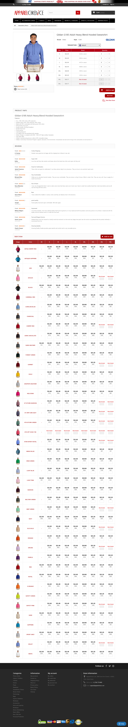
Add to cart (108, 236)
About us (32, 682)
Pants (14, 685)
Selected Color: (72, 45)
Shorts (15, 682)
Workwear (15, 701)
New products (34, 676)
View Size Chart (110, 100)
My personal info (52, 682)
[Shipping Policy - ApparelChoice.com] (64, 1)
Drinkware (15, 707)
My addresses (51, 680)
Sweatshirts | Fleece (18, 689)
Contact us (105, 4)
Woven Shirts (16, 692)
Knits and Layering (18, 705)
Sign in (112, 4)
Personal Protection (18, 716)
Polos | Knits (16, 676)
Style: (75, 39)
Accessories (16, 703)
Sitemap (32, 692)
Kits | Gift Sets (17, 714)
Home (16, 20)
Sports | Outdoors (87, 20)
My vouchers (51, 685)
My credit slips (52, 678)
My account (52, 673)
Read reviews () (22, 89)
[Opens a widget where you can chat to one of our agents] (121, 724)
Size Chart (33, 689)
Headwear (58, 20)
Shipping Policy (103, 20)
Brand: (59, 39)
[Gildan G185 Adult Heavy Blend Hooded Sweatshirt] (20, 77)
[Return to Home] (15, 26)
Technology (16, 694)
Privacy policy (34, 685)
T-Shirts (41, 20)
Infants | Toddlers (71, 20)
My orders (50, 676)
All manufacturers (28, 20)
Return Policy (34, 687)
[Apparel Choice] (29, 13)
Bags (49, 20)
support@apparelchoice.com (97, 685)
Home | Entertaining (18, 710)
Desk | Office (16, 712)
